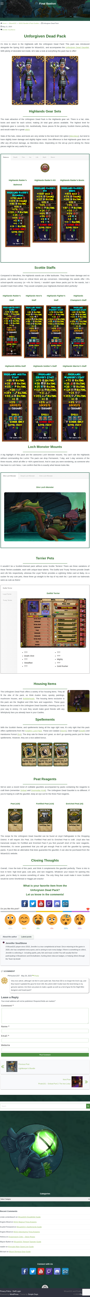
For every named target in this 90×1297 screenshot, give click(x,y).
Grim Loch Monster (46, 476)
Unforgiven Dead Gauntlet (77, 47)
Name (5, 1026)
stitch (27, 129)
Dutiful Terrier (7, 588)
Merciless (74, 136)
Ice (30, 157)
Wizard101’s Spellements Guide (29, 1227)
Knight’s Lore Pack (33, 731)
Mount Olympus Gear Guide (20, 1252)
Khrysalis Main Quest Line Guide (21, 1247)
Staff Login (17, 1291)
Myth (44, 157)
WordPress (14, 1294)
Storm (53, 157)
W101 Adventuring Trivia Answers (27, 1232)
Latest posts (26, 937)
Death (15, 157)
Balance (6, 157)
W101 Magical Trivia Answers (25, 1222)
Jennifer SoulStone (8, 30)
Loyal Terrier (7, 594)
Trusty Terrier (7, 600)
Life (37, 157)
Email (5, 1035)
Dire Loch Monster (9, 476)
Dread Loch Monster (28, 476)
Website (5, 1045)
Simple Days (33, 1294)
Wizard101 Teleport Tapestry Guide (27, 1242)
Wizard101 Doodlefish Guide (29, 1217)
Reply (36, 976)
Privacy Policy (5, 1291)
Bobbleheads (28, 699)
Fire (23, 157)
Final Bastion (47, 3)
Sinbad (23, 790)
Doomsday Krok (38, 790)
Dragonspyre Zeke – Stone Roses (22, 1237)
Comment (7, 1005)
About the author (10, 937)
